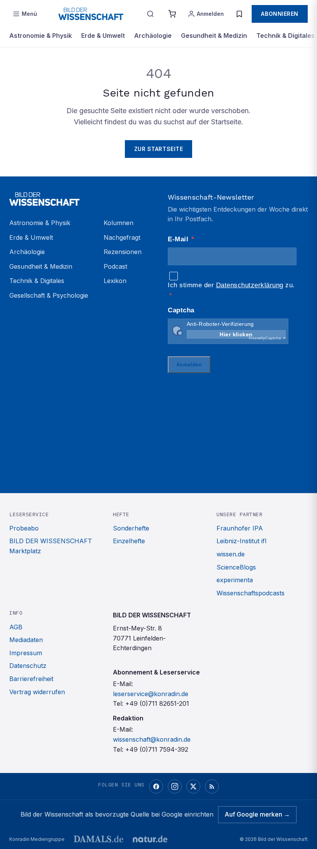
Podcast (115, 266)
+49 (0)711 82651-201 (157, 703)
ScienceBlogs (236, 567)
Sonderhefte (131, 528)
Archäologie (153, 35)
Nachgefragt (122, 237)
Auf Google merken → (257, 814)
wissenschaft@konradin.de (152, 739)
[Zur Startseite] (90, 14)
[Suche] (150, 14)
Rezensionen (122, 252)
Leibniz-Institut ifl (241, 541)
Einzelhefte (129, 541)
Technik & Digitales (285, 35)
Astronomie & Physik (40, 35)
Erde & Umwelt (103, 35)
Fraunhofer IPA (239, 528)
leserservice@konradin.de (150, 694)
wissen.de (230, 554)
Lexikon (115, 281)
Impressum (25, 653)
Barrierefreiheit (31, 679)
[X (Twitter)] (193, 786)
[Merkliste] (239, 14)
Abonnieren (279, 13)
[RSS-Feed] (212, 786)
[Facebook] (156, 786)
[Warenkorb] (172, 14)
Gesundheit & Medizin (214, 35)
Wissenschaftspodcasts (250, 593)
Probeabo (24, 528)
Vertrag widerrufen (37, 692)
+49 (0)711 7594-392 (156, 749)
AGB (15, 627)
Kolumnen (118, 223)
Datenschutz (27, 665)
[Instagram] (175, 786)
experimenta (234, 580)
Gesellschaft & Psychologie (48, 295)
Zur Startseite (158, 149)
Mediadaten (26, 640)
